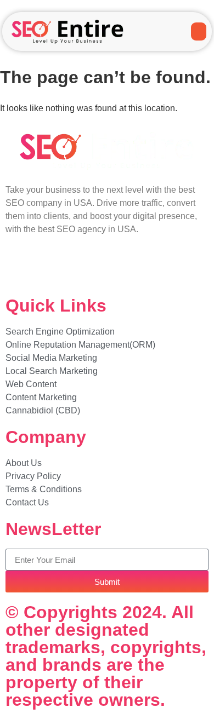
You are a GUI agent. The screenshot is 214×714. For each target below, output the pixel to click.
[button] (198, 31)
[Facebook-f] (19, 268)
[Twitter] (49, 268)
